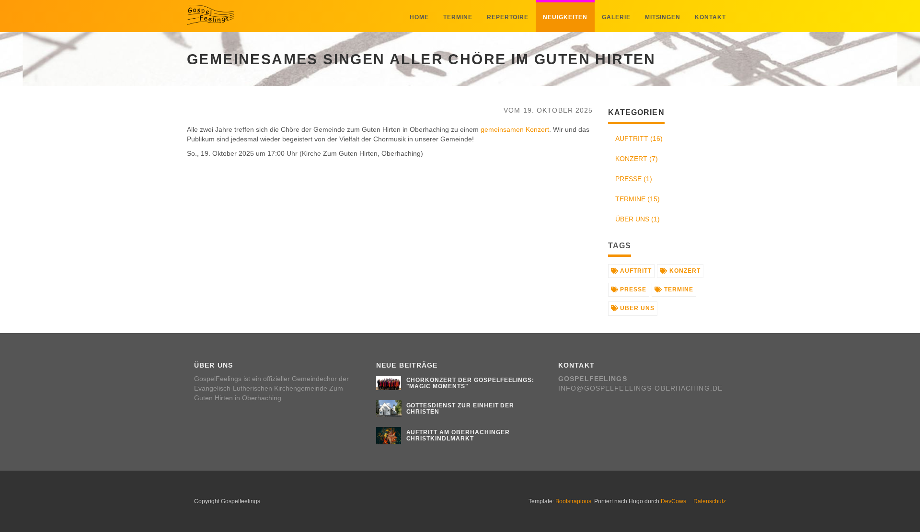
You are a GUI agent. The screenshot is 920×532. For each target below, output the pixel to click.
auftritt (635, 270)
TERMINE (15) (637, 199)
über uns (636, 308)
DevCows (673, 501)
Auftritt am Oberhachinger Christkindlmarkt (458, 435)
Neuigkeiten (565, 17)
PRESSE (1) (633, 179)
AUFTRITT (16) (639, 138)
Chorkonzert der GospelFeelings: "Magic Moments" (470, 383)
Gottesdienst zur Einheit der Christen (460, 408)
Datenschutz (709, 501)
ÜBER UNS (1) (637, 219)
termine (677, 289)
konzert (684, 270)
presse (632, 289)
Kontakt (710, 17)
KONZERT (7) (636, 158)
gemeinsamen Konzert (515, 129)
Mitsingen (663, 17)
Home (419, 17)
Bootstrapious (573, 501)
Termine (457, 17)
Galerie (616, 17)
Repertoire (508, 17)
